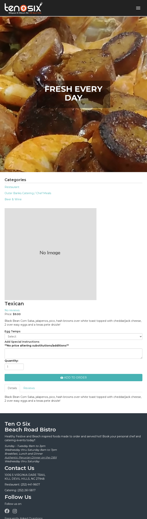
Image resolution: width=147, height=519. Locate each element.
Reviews (29, 388)
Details (12, 388)
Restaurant (12, 187)
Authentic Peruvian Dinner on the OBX (31, 457)
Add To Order (75, 377)
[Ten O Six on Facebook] (7, 511)
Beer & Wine (13, 199)
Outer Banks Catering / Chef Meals (28, 193)
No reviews (12, 310)
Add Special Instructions (22, 341)
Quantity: (11, 360)
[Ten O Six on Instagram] (15, 511)
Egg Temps (12, 331)
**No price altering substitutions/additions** (37, 345)
